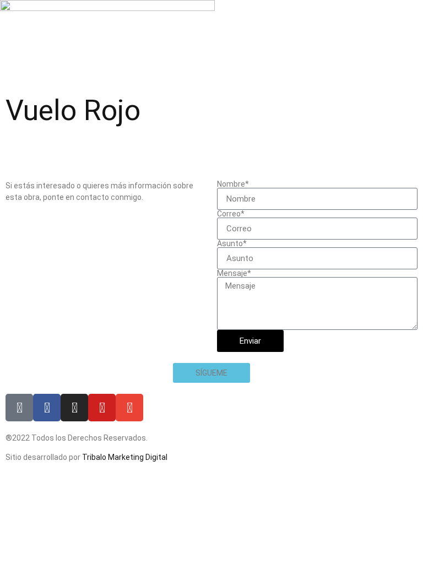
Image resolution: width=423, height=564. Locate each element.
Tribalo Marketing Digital (124, 457)
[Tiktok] (19, 407)
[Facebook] (47, 407)
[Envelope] (129, 407)
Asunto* (232, 243)
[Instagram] (74, 407)
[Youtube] (102, 407)
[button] (211, 373)
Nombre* (233, 184)
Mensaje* (234, 273)
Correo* (231, 214)
